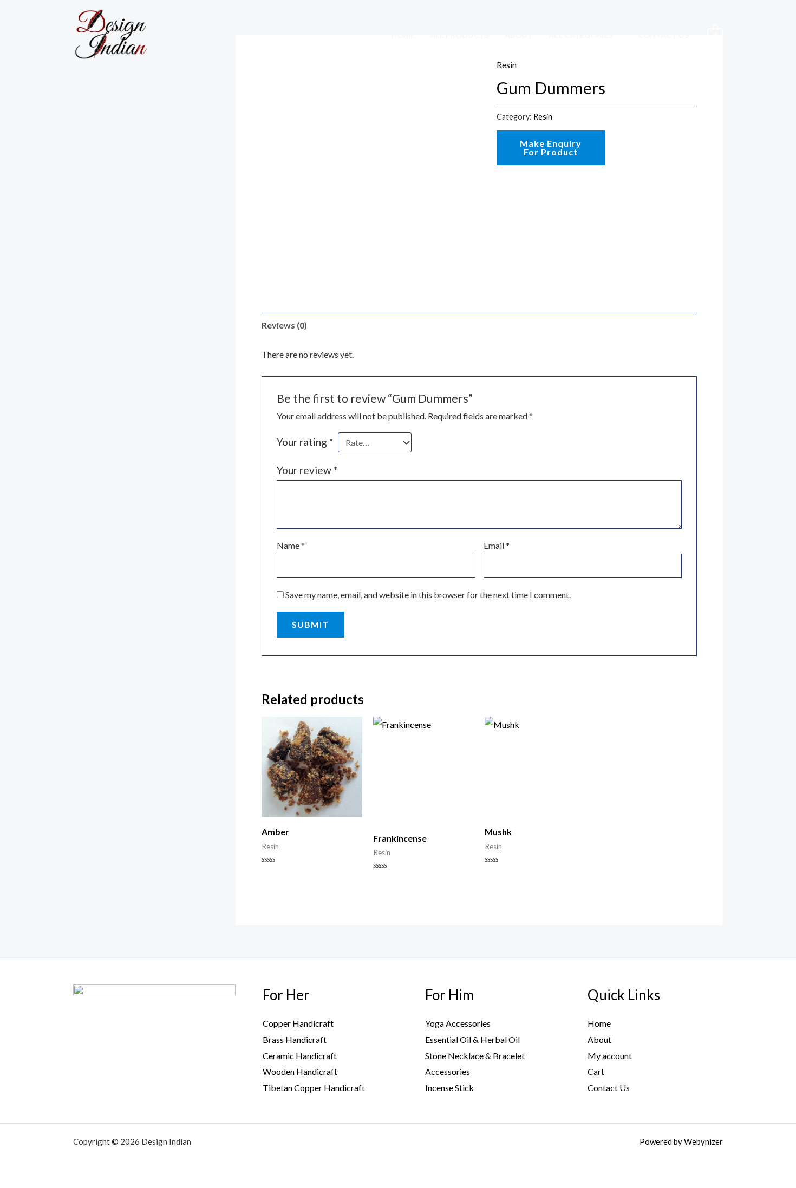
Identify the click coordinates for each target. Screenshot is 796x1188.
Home (403, 35)
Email (497, 545)
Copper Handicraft (298, 1023)
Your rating (305, 442)
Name (291, 545)
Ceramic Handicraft (300, 1056)
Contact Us (663, 35)
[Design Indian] (110, 33)
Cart (596, 1071)
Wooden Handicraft (300, 1071)
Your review (307, 470)
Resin (542, 116)
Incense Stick (449, 1087)
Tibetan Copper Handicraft (314, 1087)
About (519, 35)
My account (610, 1056)
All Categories (580, 35)
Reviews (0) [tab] (284, 325)
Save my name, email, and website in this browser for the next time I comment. (428, 594)
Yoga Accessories (458, 1023)
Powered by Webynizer (681, 1141)
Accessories (447, 1071)
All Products (459, 35)
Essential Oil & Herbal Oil (472, 1039)
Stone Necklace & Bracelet (475, 1056)
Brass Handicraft (295, 1039)
